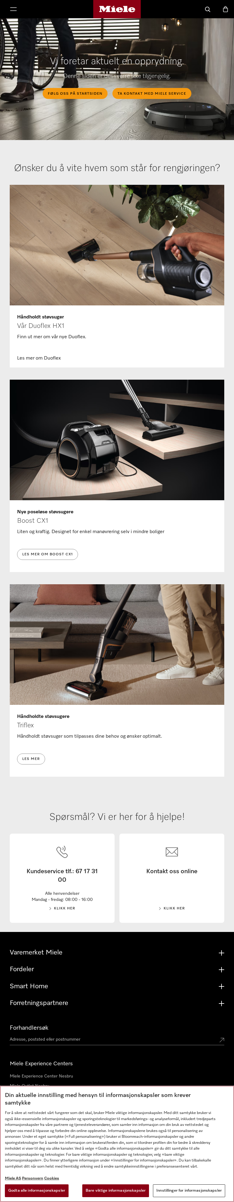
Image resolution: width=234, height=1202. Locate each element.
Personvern (32, 1178)
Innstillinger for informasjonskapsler (189, 1191)
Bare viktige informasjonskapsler (116, 1191)
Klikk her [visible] (64, 908)
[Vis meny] (13, 9)
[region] (117, 1144)
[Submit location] (221, 1041)
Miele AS (13, 1178)
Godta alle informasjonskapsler (36, 1191)
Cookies (51, 1178)
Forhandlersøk (29, 1028)
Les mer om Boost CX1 (47, 554)
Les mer (31, 759)
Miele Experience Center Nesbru (41, 1076)
